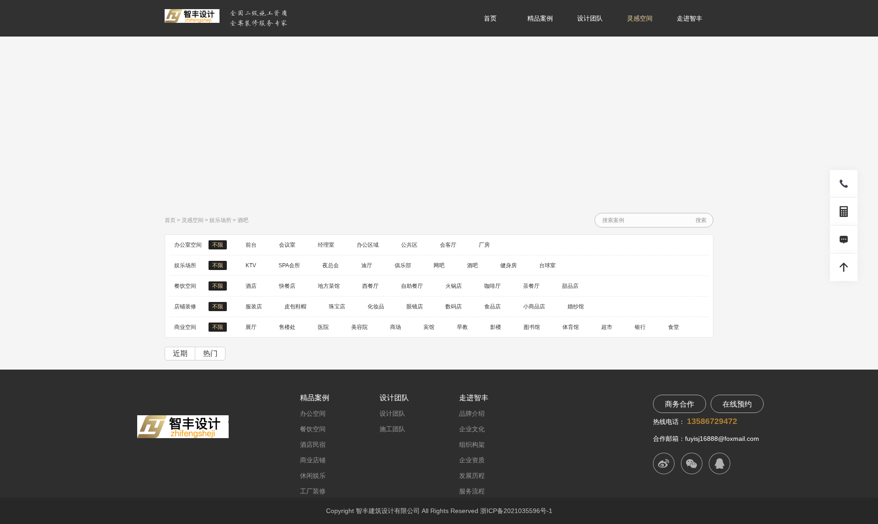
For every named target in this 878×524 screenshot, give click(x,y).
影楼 (495, 327)
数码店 (453, 306)
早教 (462, 327)
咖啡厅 (492, 286)
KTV (251, 265)
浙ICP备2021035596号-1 (516, 510)
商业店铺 (313, 460)
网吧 (439, 265)
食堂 (673, 327)
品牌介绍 (472, 413)
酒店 (251, 286)
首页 (490, 18)
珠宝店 (337, 306)
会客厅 (448, 245)
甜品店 (570, 286)
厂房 (484, 245)
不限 (217, 245)
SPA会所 (289, 265)
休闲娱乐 (313, 475)
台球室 (547, 265)
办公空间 (313, 413)
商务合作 (679, 404)
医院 (323, 327)
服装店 (254, 306)
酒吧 (242, 220)
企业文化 (472, 429)
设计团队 (590, 18)
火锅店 (453, 286)
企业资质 (472, 460)
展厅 (251, 327)
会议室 (287, 245)
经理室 (326, 245)
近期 (180, 353)
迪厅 (366, 265)
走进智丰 (689, 18)
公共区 (409, 245)
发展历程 (472, 475)
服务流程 (472, 491)
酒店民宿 (313, 444)
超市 (606, 327)
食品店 (492, 306)
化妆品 (376, 306)
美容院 (359, 327)
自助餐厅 (412, 286)
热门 (210, 353)
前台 (251, 245)
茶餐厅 (531, 286)
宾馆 (428, 327)
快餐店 (287, 286)
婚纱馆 (575, 306)
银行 (640, 327)
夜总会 (330, 265)
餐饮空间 (313, 429)
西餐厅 (370, 286)
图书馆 (532, 327)
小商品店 (534, 306)
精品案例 (540, 18)
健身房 (508, 265)
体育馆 (570, 327)
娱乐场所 (220, 220)
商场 (395, 327)
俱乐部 (403, 265)
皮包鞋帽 (295, 306)
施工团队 (392, 429)
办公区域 (368, 245)
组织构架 (472, 444)
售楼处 (287, 327)
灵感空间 (640, 18)
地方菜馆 (329, 286)
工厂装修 (313, 491)
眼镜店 (415, 306)
